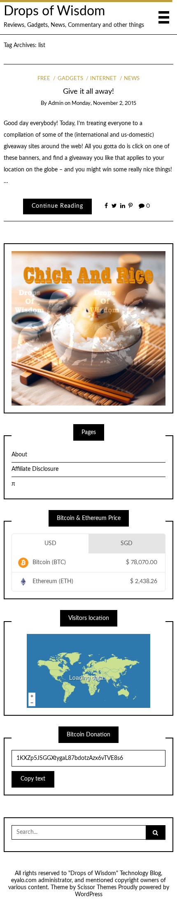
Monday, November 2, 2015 (104, 103)
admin (55, 103)
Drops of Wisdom (54, 11)
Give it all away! (88, 91)
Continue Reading (57, 206)
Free (43, 78)
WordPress (88, 894)
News (132, 78)
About (19, 455)
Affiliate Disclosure (35, 469)
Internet (103, 78)
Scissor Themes (96, 887)
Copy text (33, 779)
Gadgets (70, 78)
